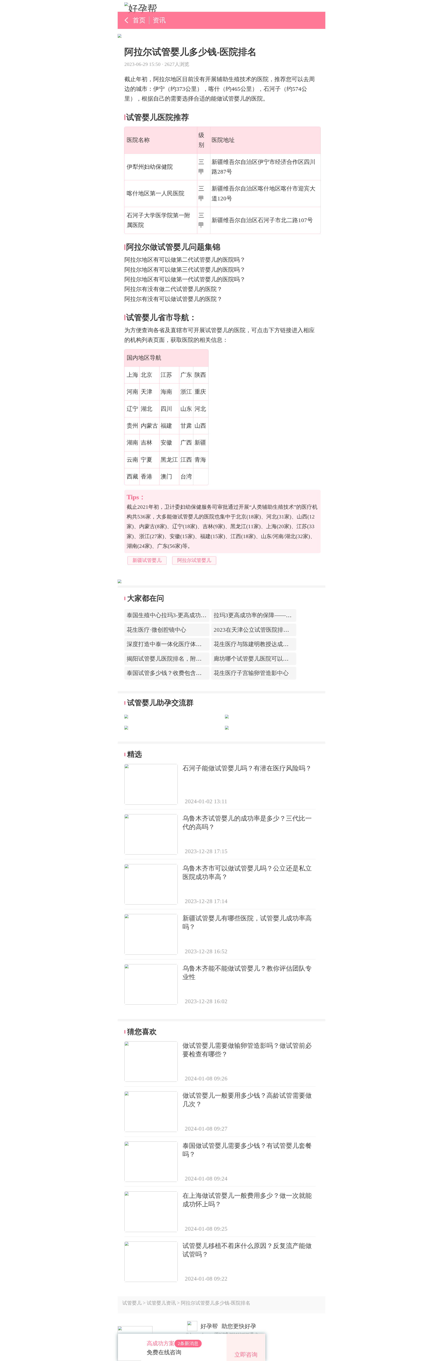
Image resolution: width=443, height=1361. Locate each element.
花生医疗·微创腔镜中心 (156, 630)
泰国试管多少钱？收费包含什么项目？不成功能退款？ (196, 673)
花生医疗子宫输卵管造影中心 (251, 673)
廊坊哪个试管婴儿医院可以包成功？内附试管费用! (278, 659)
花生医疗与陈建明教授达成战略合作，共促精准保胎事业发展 (291, 644)
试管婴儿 (132, 1303)
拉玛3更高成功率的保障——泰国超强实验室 (270, 615)
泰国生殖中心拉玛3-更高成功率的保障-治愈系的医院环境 (199, 615)
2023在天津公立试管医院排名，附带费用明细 (271, 630)
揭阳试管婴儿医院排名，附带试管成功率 (178, 659)
